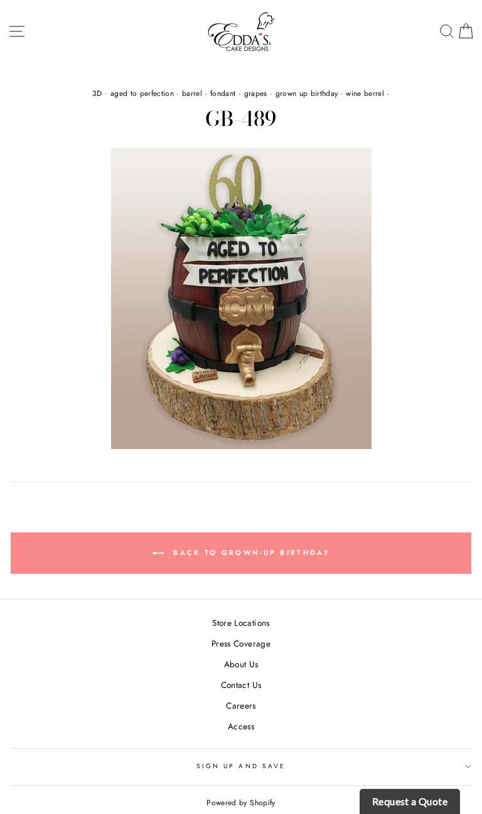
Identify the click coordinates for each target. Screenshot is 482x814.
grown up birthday (307, 93)
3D (97, 93)
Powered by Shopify (240, 802)
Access (241, 726)
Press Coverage (241, 643)
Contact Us (241, 685)
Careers (240, 705)
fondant (222, 93)
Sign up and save (241, 766)
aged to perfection (142, 93)
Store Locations (240, 622)
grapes (255, 93)
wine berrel (365, 93)
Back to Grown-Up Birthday (249, 552)
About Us (241, 664)
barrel (192, 93)
